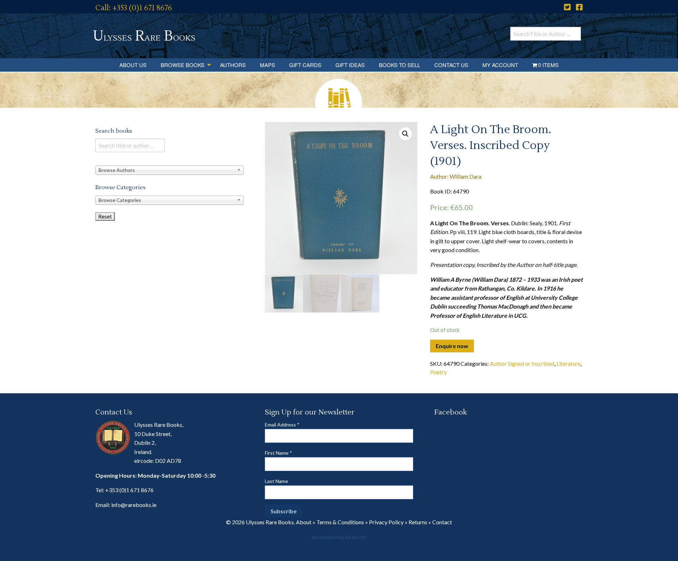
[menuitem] (133, 65)
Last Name (276, 481)
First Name (278, 453)
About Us (133, 64)
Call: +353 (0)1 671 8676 (133, 8)
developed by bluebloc (339, 536)
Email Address (282, 425)
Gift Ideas (350, 64)
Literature (569, 363)
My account (500, 64)
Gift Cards (305, 64)
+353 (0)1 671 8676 (129, 490)
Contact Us (451, 64)
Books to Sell (399, 64)
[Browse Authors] (169, 169)
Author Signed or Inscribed (522, 363)
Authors (233, 64)
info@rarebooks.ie (133, 504)
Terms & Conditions (340, 522)
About (303, 522)
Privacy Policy (386, 522)
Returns (418, 522)
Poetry (438, 372)
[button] (405, 133)
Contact (442, 522)
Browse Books (182, 64)
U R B (144, 36)
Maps (267, 64)
